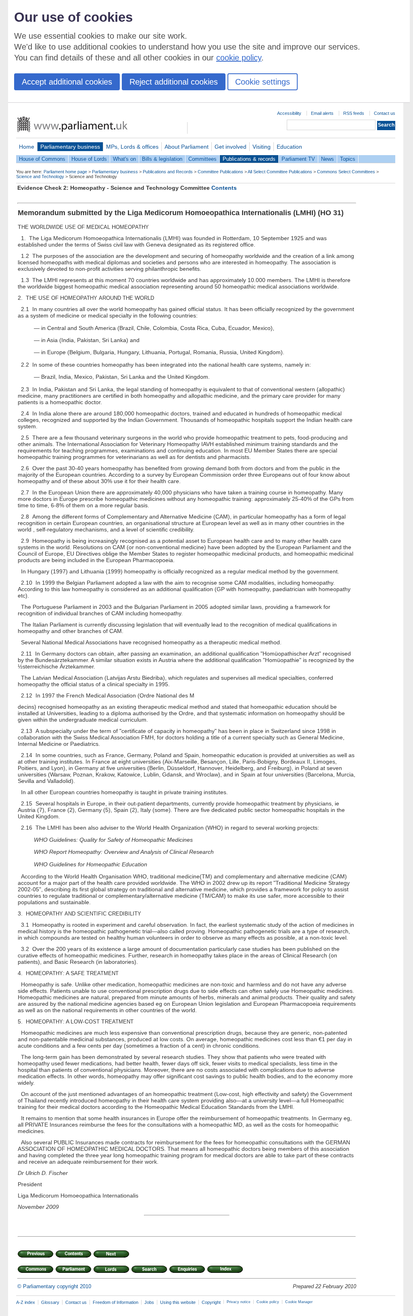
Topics (347, 159)
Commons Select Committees (346, 171)
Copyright (211, 1302)
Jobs (149, 1302)
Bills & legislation (162, 159)
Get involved (230, 146)
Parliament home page (65, 171)
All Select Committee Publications (280, 171)
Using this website (178, 1302)
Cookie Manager (299, 1302)
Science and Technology (40, 176)
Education (289, 146)
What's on (124, 159)
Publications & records (249, 159)
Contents (224, 188)
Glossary (50, 1302)
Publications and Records (168, 171)
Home (26, 146)
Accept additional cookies (67, 81)
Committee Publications (220, 171)
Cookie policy (268, 1302)
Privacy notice (238, 1302)
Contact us (384, 113)
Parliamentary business (70, 146)
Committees (202, 159)
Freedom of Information (115, 1302)
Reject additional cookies (173, 81)
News (327, 159)
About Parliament (187, 146)
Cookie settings (262, 81)
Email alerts (322, 113)
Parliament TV (298, 159)
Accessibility (289, 113)
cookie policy (238, 57)
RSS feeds (353, 113)
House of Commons (42, 159)
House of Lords (89, 159)
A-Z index (25, 1302)
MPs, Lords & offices (132, 146)
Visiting (261, 146)
